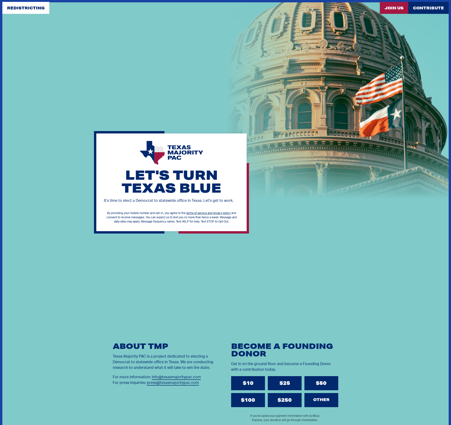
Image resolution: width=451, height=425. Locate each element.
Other (321, 399)
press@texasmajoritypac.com (173, 383)
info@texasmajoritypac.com (176, 377)
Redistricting (26, 8)
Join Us (394, 8)
